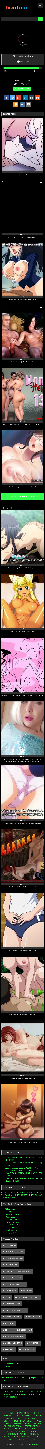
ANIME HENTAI (10, 1245)
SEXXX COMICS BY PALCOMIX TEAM (18, 1330)
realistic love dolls (12, 1227)
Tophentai (26, 80)
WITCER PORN (34, 1343)
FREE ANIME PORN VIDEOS (15, 1284)
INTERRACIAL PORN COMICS (28, 1297)
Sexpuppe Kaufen (22, 1378)
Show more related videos (22, 496)
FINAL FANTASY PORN (13, 1278)
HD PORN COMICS (9, 1198)
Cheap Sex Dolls (12, 1364)
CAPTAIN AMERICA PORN (14, 1252)
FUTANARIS (27, 1291)
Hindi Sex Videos (12, 1214)
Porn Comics (9, 1323)
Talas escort (10, 1209)
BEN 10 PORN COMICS (31, 1193)
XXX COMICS (10, 1349)
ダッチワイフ (10, 1233)
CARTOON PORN (23, 89)
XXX (10, 508)
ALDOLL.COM (11, 1220)
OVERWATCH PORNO (13, 1317)
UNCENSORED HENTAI (13, 1343)
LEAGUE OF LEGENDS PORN (15, 1310)
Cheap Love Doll (12, 1217)
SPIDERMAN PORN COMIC (14, 1336)
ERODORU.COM (12, 1222)
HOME (10, 1413)
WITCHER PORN (21, 1429)
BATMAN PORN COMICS (11, 1193)
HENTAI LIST (23, 1439)
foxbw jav (4, 508)
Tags (34, 1439)
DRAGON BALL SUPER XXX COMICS (18, 1271)
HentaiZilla (9, 1366)
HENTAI (7, 1297)
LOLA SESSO (10, 1212)
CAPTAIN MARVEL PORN (14, 1258)
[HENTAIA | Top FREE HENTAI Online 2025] (18, 8)
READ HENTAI (23, 1413)
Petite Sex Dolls (7, 1378)
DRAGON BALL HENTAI (10, 1195)
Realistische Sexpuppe (14, 1230)
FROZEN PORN (10, 1291)
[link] (27, 61)
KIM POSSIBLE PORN (12, 1304)
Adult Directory (33, 1444)
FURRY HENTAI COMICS (31, 1195)
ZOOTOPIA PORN (28, 1349)
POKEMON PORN (34, 1317)
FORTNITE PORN (12, 1225)
